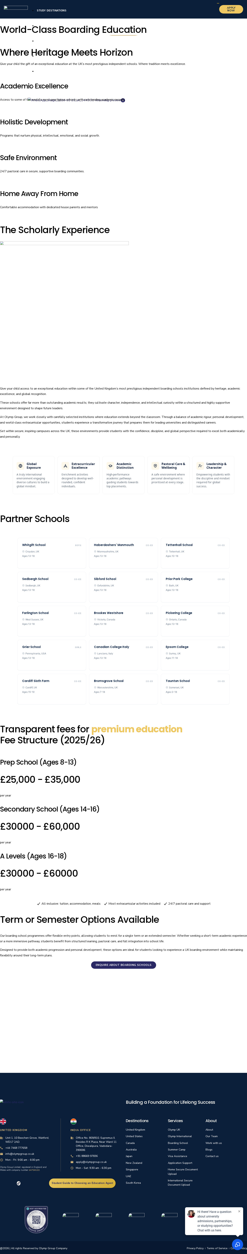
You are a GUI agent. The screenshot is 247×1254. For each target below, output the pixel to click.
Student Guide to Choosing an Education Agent (82, 1183)
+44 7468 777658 (16, 1148)
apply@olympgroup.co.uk (91, 1162)
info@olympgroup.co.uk (19, 1154)
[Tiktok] (18, 1183)
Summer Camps (48, 71)
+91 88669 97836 (87, 1156)
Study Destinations (51, 10)
